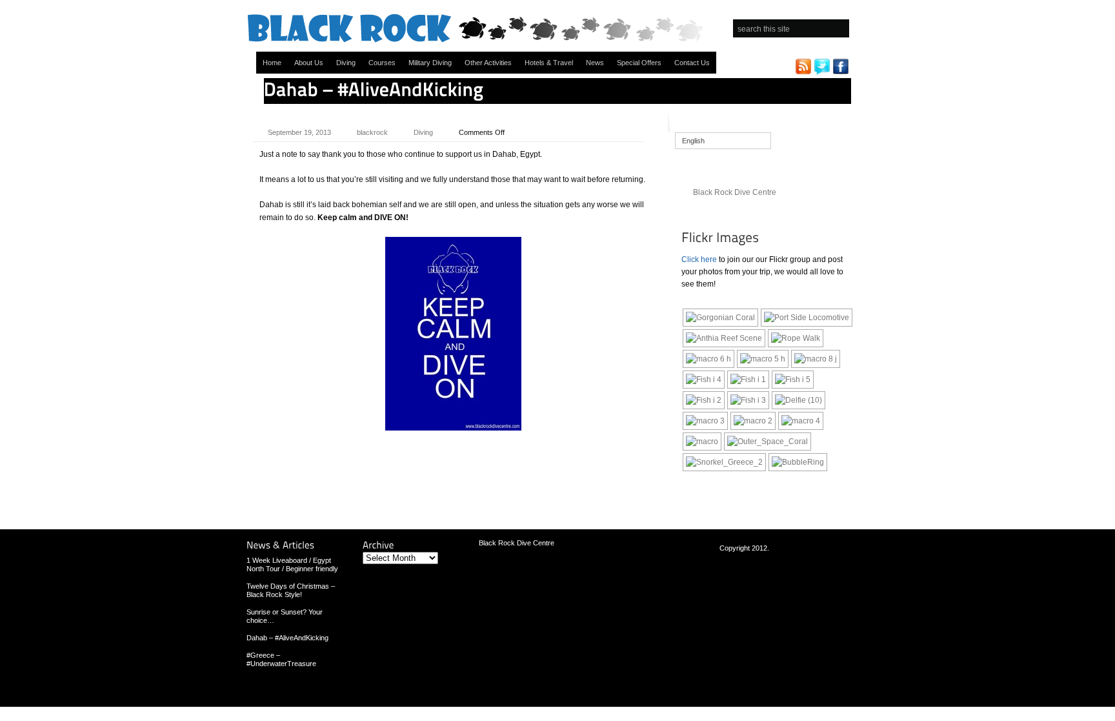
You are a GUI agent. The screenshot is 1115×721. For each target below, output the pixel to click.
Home (272, 62)
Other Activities (488, 62)
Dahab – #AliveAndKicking (287, 638)
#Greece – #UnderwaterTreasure (281, 659)
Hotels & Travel (549, 62)
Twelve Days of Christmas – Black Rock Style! (290, 590)
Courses (382, 62)
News (595, 62)
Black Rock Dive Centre (734, 192)
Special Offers (639, 62)
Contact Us (692, 62)
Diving (346, 62)
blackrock (372, 132)
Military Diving (430, 62)
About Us (308, 62)
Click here (699, 259)
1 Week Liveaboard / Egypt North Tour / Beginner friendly (292, 564)
